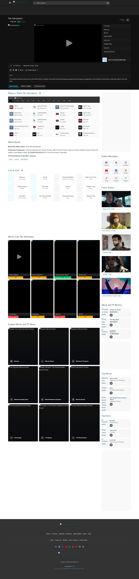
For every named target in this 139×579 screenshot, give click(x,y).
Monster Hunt (82, 275)
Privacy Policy (83, 540)
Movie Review (113, 312)
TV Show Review (114, 333)
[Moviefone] (20, 3)
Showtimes (69, 534)
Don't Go (58, 314)
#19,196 (13, 21)
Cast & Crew (13, 170)
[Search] (108, 3)
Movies (48, 534)
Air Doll (81, 314)
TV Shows (54, 534)
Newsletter (116, 180)
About (52, 540)
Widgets (126, 180)
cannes (16, 159)
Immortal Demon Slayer (62, 275)
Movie (23, 21)
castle (10, 159)
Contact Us (58, 540)
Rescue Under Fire (37, 275)
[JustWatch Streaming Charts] (9, 22)
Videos (85, 534)
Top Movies (107, 373)
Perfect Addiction (14, 275)
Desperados (35, 314)
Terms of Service (73, 540)
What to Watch (77, 534)
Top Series (106, 415)
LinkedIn (116, 173)
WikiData (33, 156)
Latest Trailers (108, 187)
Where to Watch (22, 93)
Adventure (26, 65)
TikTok (106, 180)
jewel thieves (24, 159)
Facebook (10, 70)
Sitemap (65, 540)
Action (32, 65)
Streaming (61, 534)
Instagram (125, 165)
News (89, 534)
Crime (36, 65)
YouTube (106, 173)
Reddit (16, 70)
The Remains (12, 314)
